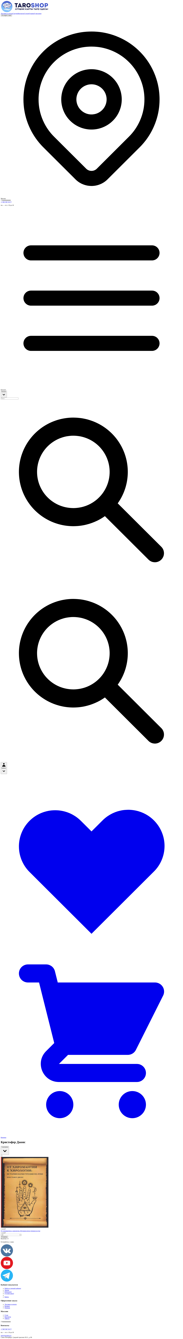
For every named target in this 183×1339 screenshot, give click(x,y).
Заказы (7, 1290)
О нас (6, 1315)
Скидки (15, 13)
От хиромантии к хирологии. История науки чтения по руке (20, 1231)
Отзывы (31, 13)
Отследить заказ (6, 15)
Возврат (7, 1306)
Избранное (8, 1292)
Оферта (7, 1318)
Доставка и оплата (7, 13)
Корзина (3, 1137)
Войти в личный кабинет (13, 1288)
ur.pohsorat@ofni (6, 1335)
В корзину (4, 1237)
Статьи (26, 13)
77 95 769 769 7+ (6, 202)
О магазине (37, 13)
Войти (7, 1297)
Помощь (7, 1308)
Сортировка (5, 1147)
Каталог (4, 391)
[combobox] (9, 399)
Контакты (21, 13)
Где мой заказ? (9, 1293)
